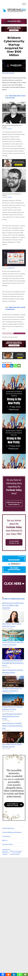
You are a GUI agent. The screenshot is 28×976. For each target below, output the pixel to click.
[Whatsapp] (15, 365)
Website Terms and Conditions (16, 851)
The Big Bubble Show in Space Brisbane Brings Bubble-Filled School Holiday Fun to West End (13, 662)
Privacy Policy (5, 851)
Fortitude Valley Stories (8, 828)
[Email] (19, 365)
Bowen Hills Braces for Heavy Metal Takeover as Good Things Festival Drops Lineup (12, 725)
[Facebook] (4, 365)
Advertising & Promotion (15, 854)
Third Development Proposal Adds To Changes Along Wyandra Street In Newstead (12, 716)
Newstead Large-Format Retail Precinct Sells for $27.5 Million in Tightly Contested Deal (13, 605)
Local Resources (6, 836)
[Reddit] (7, 365)
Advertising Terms (5, 852)
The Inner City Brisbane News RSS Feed (13, 599)
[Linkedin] (11, 365)
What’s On (4, 840)
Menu (24, 4)
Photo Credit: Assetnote (8, 73)
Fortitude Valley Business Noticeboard (12, 832)
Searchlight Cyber (11, 268)
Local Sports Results (7, 844)
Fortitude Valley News (6, 849)
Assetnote (10, 128)
